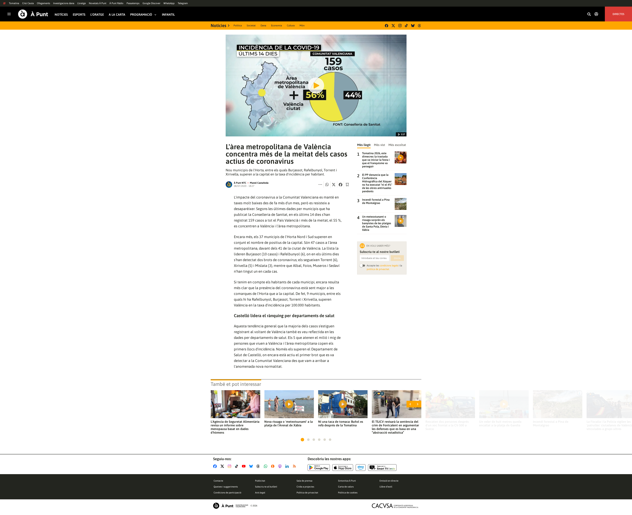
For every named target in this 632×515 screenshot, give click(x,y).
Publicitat (260, 480)
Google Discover (151, 3)
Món (302, 25)
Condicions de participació (227, 492)
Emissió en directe (389, 480)
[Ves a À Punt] (33, 14)
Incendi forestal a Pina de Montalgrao (550, 423)
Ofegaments (43, 3)
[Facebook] (386, 25)
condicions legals (389, 265)
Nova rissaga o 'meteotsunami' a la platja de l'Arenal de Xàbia (288, 423)
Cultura (291, 25)
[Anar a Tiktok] (237, 466)
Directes (618, 14)
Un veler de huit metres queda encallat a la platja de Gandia (500, 423)
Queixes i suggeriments (226, 486)
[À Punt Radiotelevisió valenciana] (230, 506)
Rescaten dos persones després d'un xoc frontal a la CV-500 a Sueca (447, 425)
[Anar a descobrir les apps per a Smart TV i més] (382, 467)
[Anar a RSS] (295, 466)
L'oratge (81, 3)
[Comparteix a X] (333, 184)
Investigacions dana (63, 3)
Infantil (168, 14)
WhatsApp (169, 3)
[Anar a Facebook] (215, 466)
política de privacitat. (378, 269)
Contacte (218, 480)
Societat (251, 25)
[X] (393, 25)
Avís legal (260, 492)
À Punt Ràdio (116, 3)
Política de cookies (347, 492)
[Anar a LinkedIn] (287, 466)
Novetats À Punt (97, 3)
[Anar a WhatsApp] (266, 466)
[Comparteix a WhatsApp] (327, 184)
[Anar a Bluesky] (251, 466)
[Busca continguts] (589, 14)
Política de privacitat (307, 492)
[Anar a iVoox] (273, 466)
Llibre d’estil (386, 486)
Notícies (61, 14)
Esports (79, 14)
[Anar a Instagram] (230, 466)
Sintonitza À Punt (347, 480)
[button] (302, 439)
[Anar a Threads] (259, 466)
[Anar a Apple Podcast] (280, 466)
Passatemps (133, 3)
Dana (263, 25)
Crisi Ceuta (28, 3)
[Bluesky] (413, 25)
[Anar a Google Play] (319, 467)
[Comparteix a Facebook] (340, 184)
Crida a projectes (305, 486)
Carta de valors (346, 486)
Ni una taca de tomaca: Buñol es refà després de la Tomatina (340, 423)
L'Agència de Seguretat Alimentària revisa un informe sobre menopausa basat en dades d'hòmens (235, 427)
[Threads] (419, 25)
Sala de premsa (304, 480)
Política (238, 25)
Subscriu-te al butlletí (266, 486)
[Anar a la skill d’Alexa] (361, 467)
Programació (141, 14)
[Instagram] (400, 25)
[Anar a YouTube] (244, 466)
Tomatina (14, 3)
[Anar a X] (223, 466)
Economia (276, 25)
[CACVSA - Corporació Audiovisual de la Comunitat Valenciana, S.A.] (395, 506)
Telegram (183, 3)
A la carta (117, 14)
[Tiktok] (406, 25)
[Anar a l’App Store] (342, 467)
